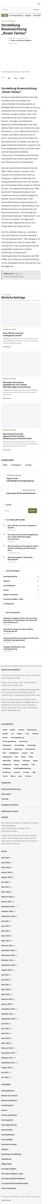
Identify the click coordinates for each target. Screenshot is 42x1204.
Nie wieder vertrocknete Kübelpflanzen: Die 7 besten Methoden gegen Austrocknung (16, 384)
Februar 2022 (7, 1048)
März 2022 (5, 1043)
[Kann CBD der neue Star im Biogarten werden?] (21, 315)
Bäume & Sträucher (9, 1095)
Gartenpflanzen (21, 586)
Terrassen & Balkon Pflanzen (13, 1178)
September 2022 (8, 1019)
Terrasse (26, 772)
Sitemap (4, 799)
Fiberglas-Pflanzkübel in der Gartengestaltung (14, 648)
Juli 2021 (5, 1072)
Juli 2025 (5, 882)
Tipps (34, 772)
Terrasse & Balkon (8, 1169)
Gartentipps (31, 745)
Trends (5, 776)
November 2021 (8, 1053)
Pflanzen (17, 761)
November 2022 (8, 1009)
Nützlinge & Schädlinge (11, 1154)
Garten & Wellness (9, 1115)
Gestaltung (18, 749)
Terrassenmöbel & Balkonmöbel (14, 1183)
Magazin (28, 15)
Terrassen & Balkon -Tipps (21, 599)
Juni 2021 (5, 1077)
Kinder (23, 757)
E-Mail (5, 465)
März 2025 (5, 892)
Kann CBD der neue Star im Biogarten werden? (13, 334)
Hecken (25, 753)
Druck (22, 78)
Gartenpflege (19, 745)
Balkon (12, 730)
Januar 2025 (6, 901)
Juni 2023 (5, 979)
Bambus (21, 730)
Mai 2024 (5, 931)
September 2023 (8, 965)
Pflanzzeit (26, 761)
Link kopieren (16, 465)
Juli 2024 (5, 921)
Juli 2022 (5, 1023)
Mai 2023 (5, 984)
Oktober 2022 (7, 1014)
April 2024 (5, 936)
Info (16, 757)
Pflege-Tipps (6, 1164)
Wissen (13, 776)
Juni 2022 (5, 1028)
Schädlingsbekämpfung (22, 768)
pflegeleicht (7, 765)
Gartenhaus (23, 741)
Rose (33, 765)
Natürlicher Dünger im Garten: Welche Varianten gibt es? (18, 630)
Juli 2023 (5, 975)
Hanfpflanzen (14, 753)
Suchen (36, 10)
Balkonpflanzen (7, 1090)
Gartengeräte (7, 1120)
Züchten (15, 131)
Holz (32, 753)
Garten (21, 590)
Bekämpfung (32, 730)
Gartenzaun (7, 749)
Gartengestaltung (16, 15)
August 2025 (6, 877)
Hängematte (7, 757)
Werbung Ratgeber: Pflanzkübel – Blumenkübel (21, 558)
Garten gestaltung (9, 741)
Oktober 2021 (7, 1058)
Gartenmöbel (7, 1130)
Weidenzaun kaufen (9, 811)
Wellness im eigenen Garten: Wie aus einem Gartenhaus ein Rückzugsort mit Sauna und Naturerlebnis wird (20, 620)
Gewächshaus (30, 749)
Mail (9, 78)
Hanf (4, 753)
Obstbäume (6, 1159)
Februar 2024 (7, 945)
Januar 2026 (6, 872)
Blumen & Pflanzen (8, 21)
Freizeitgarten (21, 604)
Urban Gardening (8, 1188)
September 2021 (8, 1062)
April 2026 (5, 862)
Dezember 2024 (7, 906)
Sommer (17, 772)
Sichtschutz (7, 772)
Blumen (37, 107)
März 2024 (5, 940)
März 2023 (5, 994)
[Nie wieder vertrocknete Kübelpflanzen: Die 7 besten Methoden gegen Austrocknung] (21, 364)
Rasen (16, 765)
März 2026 (5, 867)
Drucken (28, 465)
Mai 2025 (5, 887)
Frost (27, 734)
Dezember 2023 (7, 950)
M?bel (31, 757)
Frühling (35, 734)
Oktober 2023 (7, 960)
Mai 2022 (5, 1033)
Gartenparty (7, 745)
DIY (12, 734)
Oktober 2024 (7, 911)
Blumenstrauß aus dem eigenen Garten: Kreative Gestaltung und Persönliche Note (17, 436)
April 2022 (5, 1038)
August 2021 (6, 1067)
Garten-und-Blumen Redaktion (21, 40)
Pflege (35, 761)
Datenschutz (6, 1200)
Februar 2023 (7, 999)
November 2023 (8, 955)
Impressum (6, 794)
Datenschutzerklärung (10, 789)
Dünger (19, 734)
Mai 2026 (5, 857)
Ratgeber (25, 765)
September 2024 (8, 916)
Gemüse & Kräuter (9, 1144)
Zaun (20, 776)
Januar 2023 (6, 1004)
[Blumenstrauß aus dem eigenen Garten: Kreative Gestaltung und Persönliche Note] (21, 415)
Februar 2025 (7, 897)
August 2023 (6, 970)
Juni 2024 (5, 926)
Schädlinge (7, 768)
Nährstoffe (7, 761)
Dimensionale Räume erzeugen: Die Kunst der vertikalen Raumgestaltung (21, 639)
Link (15, 78)
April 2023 (5, 989)
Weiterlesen (7, 347)
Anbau (5, 730)
